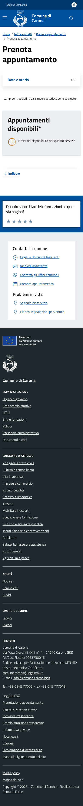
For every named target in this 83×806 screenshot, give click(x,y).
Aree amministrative (17, 405)
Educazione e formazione (20, 517)
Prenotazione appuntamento (23, 702)
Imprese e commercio (18, 483)
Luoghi (7, 618)
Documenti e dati (15, 439)
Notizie (7, 581)
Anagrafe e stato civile (18, 463)
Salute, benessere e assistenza (24, 544)
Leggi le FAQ (11, 695)
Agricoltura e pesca (16, 557)
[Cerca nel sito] (71, 18)
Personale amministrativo (21, 432)
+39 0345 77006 (20, 686)
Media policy (11, 772)
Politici (7, 426)
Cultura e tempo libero (18, 469)
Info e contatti (23, 34)
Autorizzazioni (12, 551)
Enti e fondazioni (14, 419)
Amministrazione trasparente (23, 722)
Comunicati (10, 588)
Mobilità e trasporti (16, 510)
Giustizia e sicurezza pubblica (23, 524)
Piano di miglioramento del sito (24, 756)
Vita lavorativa (13, 476)
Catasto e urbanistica (17, 496)
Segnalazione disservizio (20, 709)
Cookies (8, 743)
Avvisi (7, 594)
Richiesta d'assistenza (18, 715)
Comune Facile (13, 791)
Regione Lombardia (16, 5)
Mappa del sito (13, 779)
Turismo (8, 503)
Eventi (7, 624)
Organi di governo (15, 399)
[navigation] (4, 17)
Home (6, 34)
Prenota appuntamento (51, 34)
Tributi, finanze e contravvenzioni (26, 530)
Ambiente (9, 537)
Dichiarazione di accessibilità (22, 749)
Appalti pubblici (13, 490)
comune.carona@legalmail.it (23, 672)
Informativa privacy (16, 729)
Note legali (10, 736)
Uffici (6, 412)
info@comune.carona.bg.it (31, 677)
